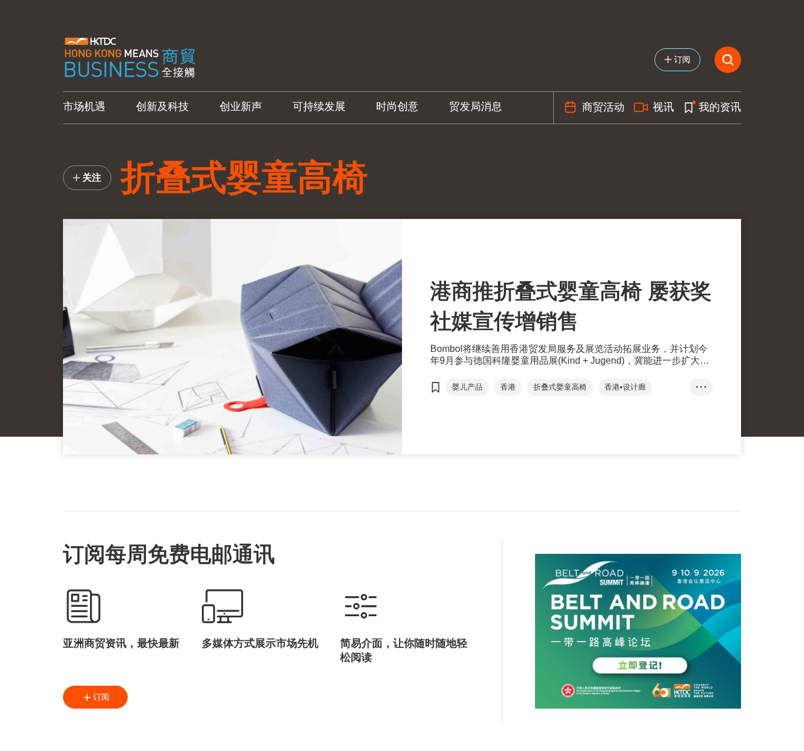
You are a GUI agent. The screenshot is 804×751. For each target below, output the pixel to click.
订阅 (101, 697)
